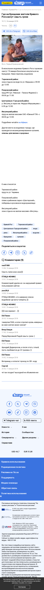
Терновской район (25, 224)
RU (15, 26)
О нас (24, 427)
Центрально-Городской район (16, 228)
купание (20, 237)
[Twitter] (24, 252)
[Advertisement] (22, 160)
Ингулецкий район (20, 233)
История (5, 432)
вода (35, 228)
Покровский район (11, 241)
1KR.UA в (13, 31)
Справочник (7, 443)
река (5, 233)
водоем (36, 233)
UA (11, 26)
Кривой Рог (8, 224)
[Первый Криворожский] (23, 3)
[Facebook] (4, 252)
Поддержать (7, 3)
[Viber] (17, 252)
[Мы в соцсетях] (9, 404)
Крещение (8, 237)
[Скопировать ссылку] (31, 252)
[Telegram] (10, 252)
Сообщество (28, 432)
